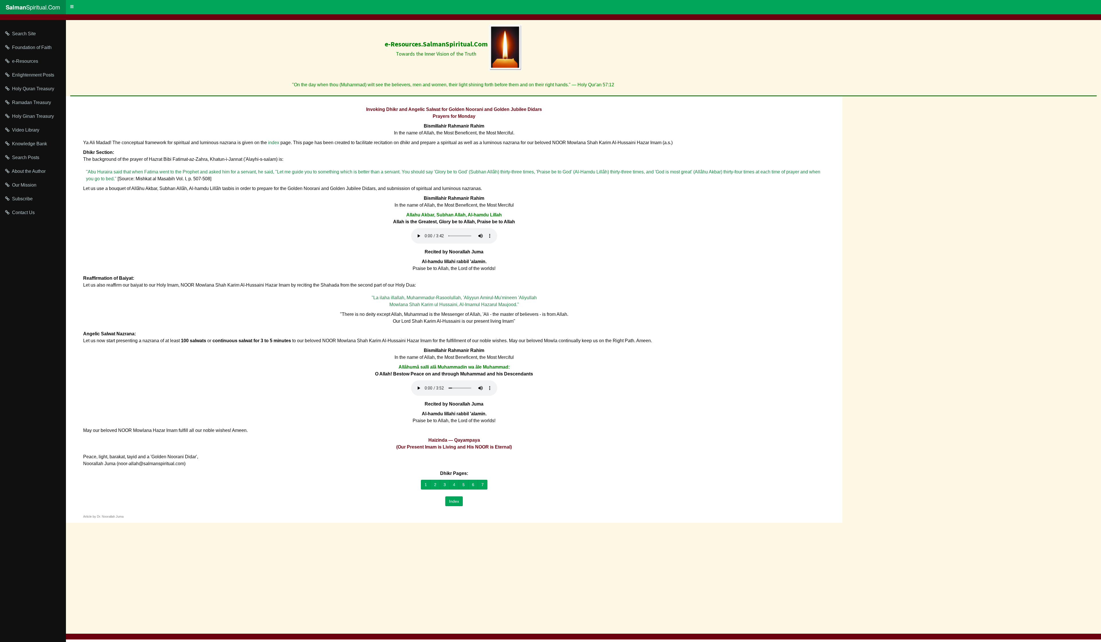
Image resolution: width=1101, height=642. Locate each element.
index (273, 142)
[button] (72, 7)
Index (454, 501)
